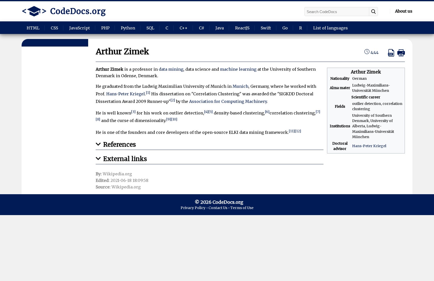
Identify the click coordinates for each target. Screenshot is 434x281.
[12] (298, 131)
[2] (173, 100)
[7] (318, 112)
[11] (292, 131)
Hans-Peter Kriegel (369, 146)
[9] (168, 119)
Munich (240, 86)
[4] (206, 112)
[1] (148, 93)
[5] (210, 112)
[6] (267, 112)
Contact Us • (219, 208)
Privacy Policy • (194, 208)
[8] (98, 119)
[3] (133, 112)
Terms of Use (241, 208)
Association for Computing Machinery (228, 101)
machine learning (238, 69)
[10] (174, 119)
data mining (171, 69)
